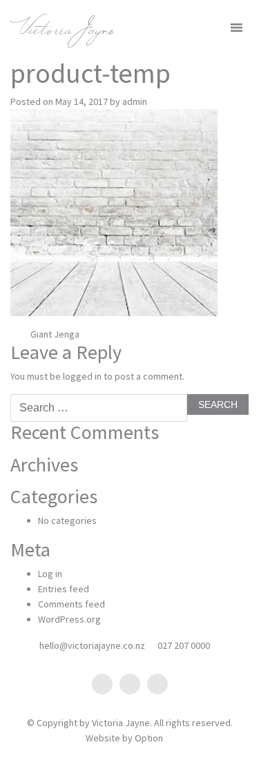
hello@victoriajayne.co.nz (92, 645)
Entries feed (63, 589)
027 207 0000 (183, 645)
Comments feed (71, 604)
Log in (50, 573)
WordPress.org (69, 619)
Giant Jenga (53, 334)
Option (149, 738)
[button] (213, 27)
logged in (82, 376)
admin (134, 101)
